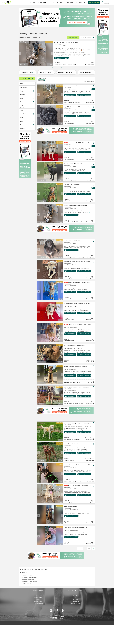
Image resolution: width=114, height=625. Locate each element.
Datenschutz (76, 601)
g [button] (52, 67)
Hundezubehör (38, 597)
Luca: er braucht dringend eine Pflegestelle (75, 366)
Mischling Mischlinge (46, 72)
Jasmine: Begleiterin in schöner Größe (74, 345)
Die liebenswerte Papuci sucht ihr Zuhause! (67, 42)
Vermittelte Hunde (38, 603)
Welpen (38, 599)
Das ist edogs (76, 594)
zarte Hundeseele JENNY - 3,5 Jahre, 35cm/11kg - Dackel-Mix (77, 303)
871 (89, 548)
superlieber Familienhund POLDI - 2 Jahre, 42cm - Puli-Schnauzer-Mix (77, 107)
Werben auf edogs (76, 603)
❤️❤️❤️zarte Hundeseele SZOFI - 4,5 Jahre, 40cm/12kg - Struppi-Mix (77, 143)
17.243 (25, 78)
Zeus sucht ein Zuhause (70, 506)
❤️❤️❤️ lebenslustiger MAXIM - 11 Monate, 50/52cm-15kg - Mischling (77, 282)
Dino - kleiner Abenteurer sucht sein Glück (75, 527)
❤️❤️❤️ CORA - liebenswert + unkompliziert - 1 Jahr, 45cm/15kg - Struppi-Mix (77, 485)
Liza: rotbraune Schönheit (71, 444)
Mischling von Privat (27, 583)
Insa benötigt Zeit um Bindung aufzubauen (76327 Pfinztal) (77, 464)
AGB (76, 597)
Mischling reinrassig (86, 72)
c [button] (20, 53)
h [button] (61, 67)
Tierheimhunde (38, 601)
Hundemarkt (22, 37)
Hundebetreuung (37, 595)
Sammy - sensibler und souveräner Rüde (75, 86)
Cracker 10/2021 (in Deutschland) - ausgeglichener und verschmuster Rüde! (77, 387)
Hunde (28, 37)
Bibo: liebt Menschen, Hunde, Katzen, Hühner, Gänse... (77, 423)
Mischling (41, 80)
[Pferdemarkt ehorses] (53, 617)
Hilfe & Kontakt (76, 595)
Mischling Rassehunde (28, 579)
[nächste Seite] (93, 548)
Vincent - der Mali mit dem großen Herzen (75, 205)
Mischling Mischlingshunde (29, 577)
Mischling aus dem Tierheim (66, 72)
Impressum (76, 599)
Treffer (28, 78)
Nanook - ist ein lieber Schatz (72, 240)
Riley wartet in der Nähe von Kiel (73, 163)
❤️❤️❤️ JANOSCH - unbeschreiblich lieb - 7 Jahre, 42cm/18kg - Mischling (77, 324)
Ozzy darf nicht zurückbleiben (72, 184)
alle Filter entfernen (89, 81)
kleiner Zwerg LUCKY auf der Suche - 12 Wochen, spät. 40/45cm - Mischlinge (77, 261)
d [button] (52, 53)
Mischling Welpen (27, 72)
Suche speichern (72, 37)
